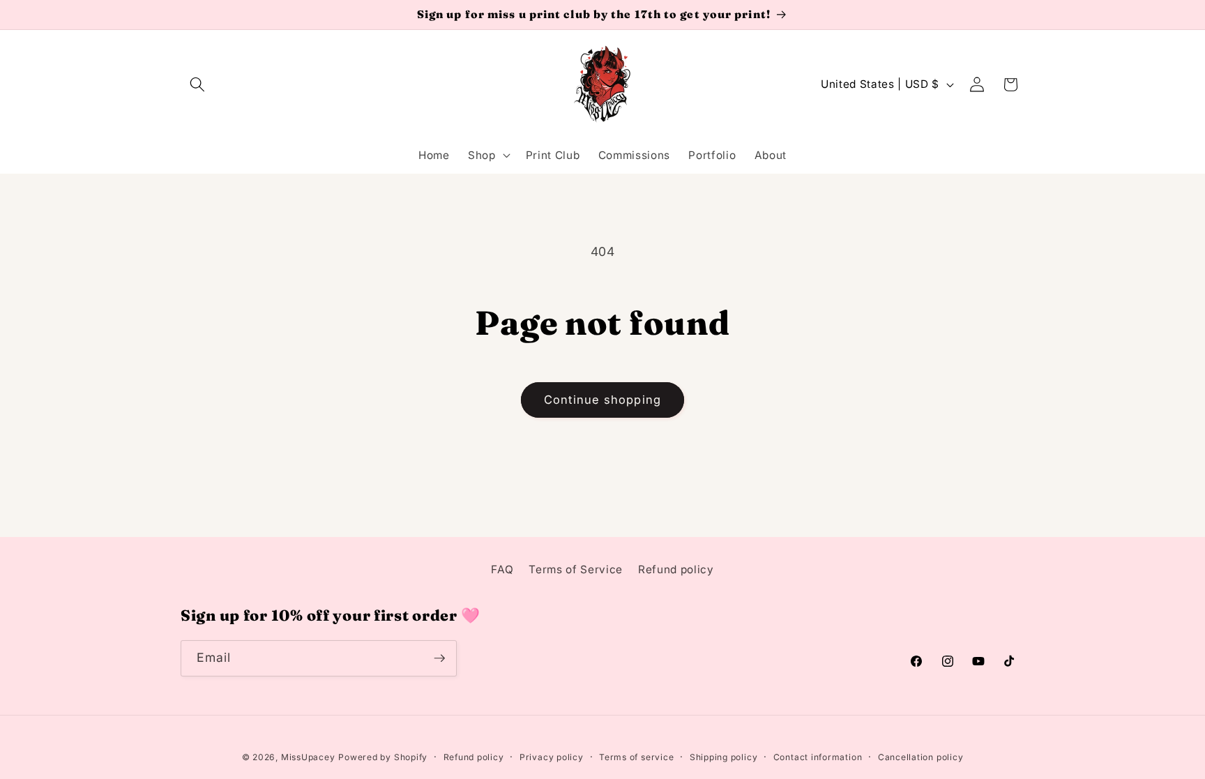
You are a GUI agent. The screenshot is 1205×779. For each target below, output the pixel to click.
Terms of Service (576, 569)
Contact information (818, 757)
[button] (197, 84)
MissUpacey (308, 757)
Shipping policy (724, 757)
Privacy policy (552, 757)
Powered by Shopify (382, 757)
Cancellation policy (921, 757)
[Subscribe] (439, 658)
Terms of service (636, 757)
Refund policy (676, 569)
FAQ (502, 569)
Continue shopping (602, 400)
